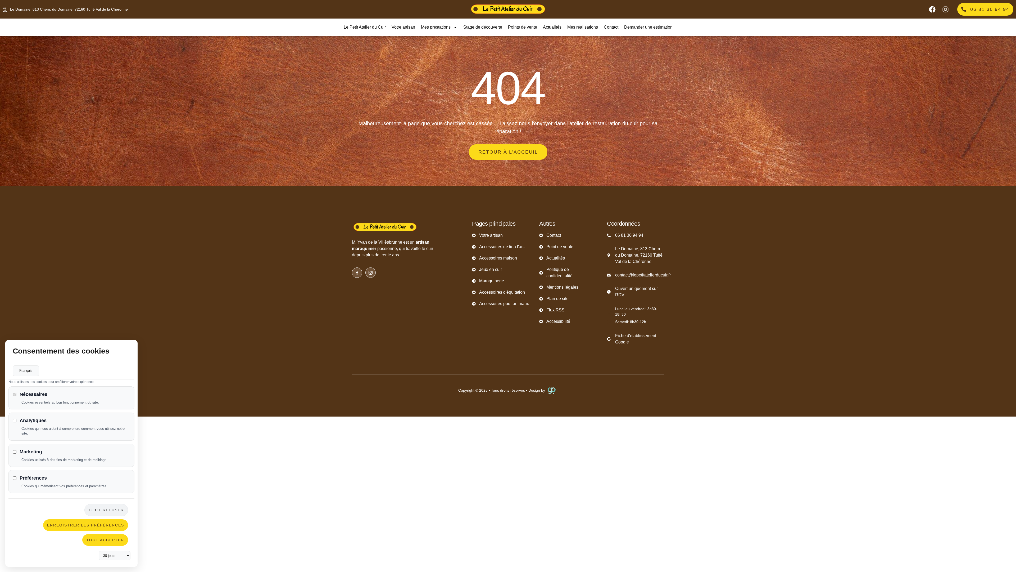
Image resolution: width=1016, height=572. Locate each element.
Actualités (552, 27)
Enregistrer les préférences (85, 525)
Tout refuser (106, 510)
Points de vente (522, 27)
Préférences (33, 478)
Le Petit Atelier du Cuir (365, 27)
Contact (611, 27)
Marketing (31, 451)
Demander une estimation (648, 27)
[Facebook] (932, 9)
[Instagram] (945, 9)
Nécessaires (33, 394)
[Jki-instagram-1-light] (370, 272)
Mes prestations (436, 27)
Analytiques (33, 420)
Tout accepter (105, 540)
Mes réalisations (582, 27)
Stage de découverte (482, 27)
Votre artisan (403, 27)
